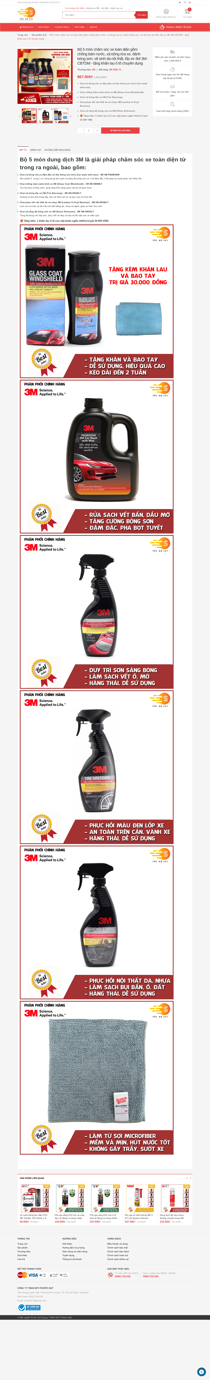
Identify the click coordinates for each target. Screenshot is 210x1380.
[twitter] (179, 2)
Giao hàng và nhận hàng (74, 1251)
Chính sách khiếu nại (118, 1259)
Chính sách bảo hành (118, 1251)
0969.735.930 (123, 1276)
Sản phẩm (43, 27)
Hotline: (178, 27)
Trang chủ (27, 27)
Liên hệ (93, 27)
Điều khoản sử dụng (117, 1244)
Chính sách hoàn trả (117, 1255)
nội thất (105, 8)
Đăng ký (172, 17)
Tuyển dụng (68, 1255)
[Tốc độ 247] (37, 14)
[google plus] (190, 2)
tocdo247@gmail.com (35, 1300)
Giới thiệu (80, 27)
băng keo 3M (92, 8)
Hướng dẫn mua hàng (73, 1247)
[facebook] (184, 2)
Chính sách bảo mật (117, 1247)
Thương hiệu (61, 27)
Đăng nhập (161, 17)
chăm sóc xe (116, 8)
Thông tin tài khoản (72, 1259)
